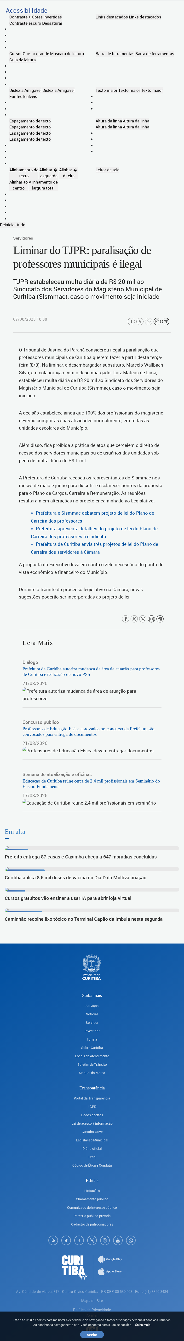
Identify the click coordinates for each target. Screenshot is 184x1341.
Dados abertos (92, 1115)
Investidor (92, 1031)
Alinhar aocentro (18, 185)
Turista (92, 1039)
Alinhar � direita (68, 173)
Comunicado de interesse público (92, 1207)
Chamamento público (92, 1199)
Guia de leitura (22, 60)
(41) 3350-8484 (156, 1291)
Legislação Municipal (92, 1140)
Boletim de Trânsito (92, 1064)
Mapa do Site (92, 1300)
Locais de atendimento (92, 1056)
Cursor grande (36, 53)
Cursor (15, 53)
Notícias (92, 1014)
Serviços (92, 1005)
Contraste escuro (25, 23)
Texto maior (106, 90)
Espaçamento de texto (30, 121)
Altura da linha (109, 121)
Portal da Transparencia (92, 1098)
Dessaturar (52, 23)
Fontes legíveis (23, 96)
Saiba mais (142, 1325)
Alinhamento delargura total (43, 185)
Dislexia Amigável (25, 90)
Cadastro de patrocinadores (92, 1224)
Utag (92, 1157)
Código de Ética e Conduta (92, 1165)
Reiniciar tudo (12, 224)
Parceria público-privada (92, 1216)
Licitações (92, 1190)
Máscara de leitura (67, 53)
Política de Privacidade (92, 1309)
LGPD (92, 1106)
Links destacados (112, 17)
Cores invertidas (47, 17)
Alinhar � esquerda (48, 173)
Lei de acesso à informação (92, 1123)
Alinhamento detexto (23, 173)
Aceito (92, 1334)
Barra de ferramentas (115, 53)
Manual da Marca (92, 1072)
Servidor (92, 1022)
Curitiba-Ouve (92, 1131)
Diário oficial (92, 1148)
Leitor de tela (107, 170)
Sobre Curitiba (92, 1047)
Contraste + (20, 17)
